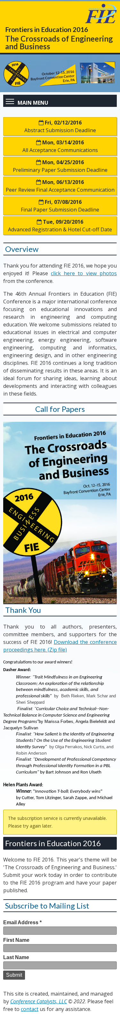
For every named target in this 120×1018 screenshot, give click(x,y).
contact (29, 1009)
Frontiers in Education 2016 (53, 843)
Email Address (22, 922)
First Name (16, 940)
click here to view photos (84, 273)
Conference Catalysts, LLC (38, 1001)
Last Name (16, 957)
